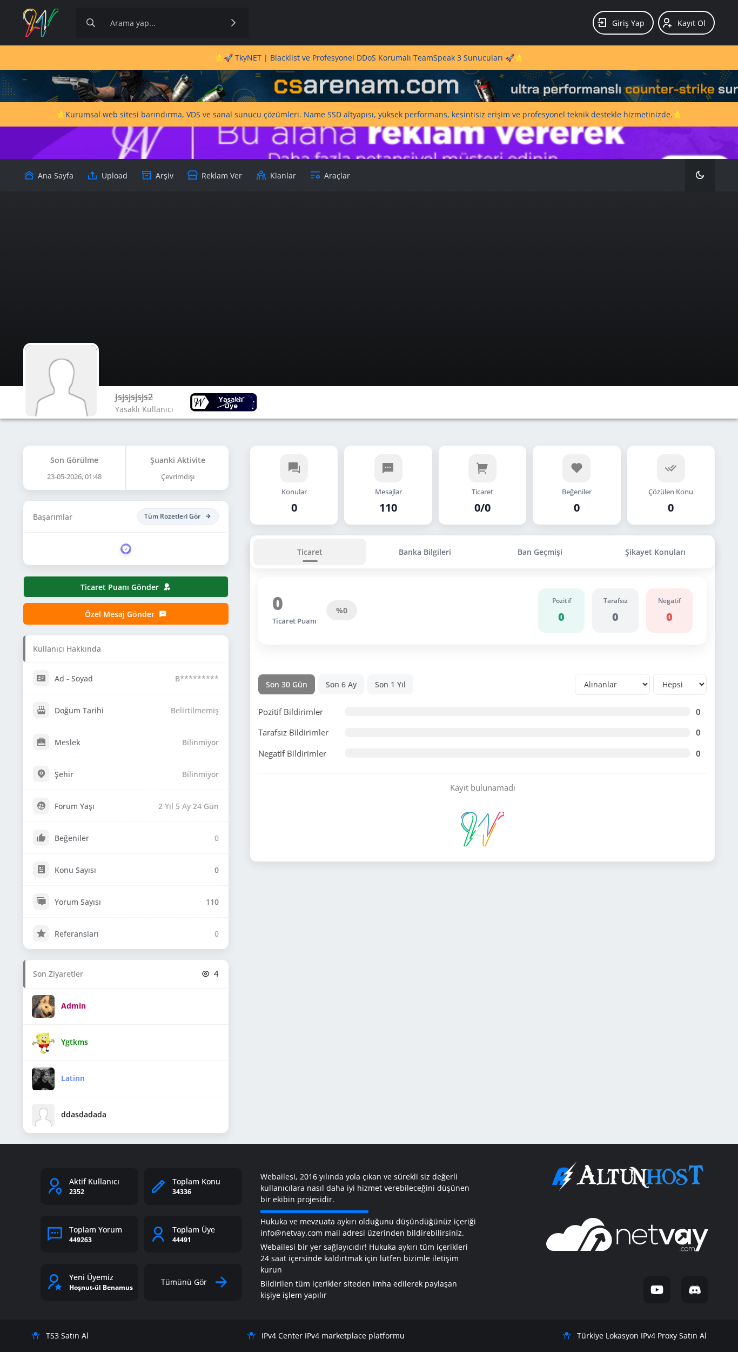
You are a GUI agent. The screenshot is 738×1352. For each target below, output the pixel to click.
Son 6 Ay (341, 684)
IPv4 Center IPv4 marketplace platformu (333, 1335)
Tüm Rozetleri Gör (172, 516)
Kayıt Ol (691, 23)
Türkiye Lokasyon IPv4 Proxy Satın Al (642, 1335)
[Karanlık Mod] (700, 175)
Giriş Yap (628, 23)
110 (212, 902)
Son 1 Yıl (390, 684)
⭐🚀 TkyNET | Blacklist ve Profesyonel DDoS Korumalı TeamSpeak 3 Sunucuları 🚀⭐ (369, 57)
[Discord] (694, 1289)
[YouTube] (656, 1289)
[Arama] (91, 23)
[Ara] (233, 23)
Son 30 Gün (286, 684)
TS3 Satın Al (67, 1335)
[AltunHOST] (627, 1177)
